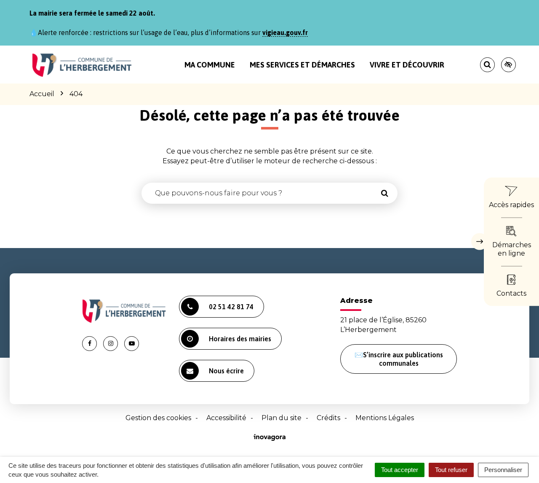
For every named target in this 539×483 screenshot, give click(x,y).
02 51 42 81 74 (231, 306)
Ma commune (209, 64)
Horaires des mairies (240, 339)
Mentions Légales (384, 418)
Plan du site (281, 418)
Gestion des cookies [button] (158, 418)
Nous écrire (226, 371)
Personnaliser (503, 469)
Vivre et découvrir (407, 64)
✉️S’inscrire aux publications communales (399, 359)
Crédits (328, 418)
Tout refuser (451, 469)
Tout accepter (399, 469)
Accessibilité (226, 418)
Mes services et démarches (302, 64)
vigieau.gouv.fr (285, 32)
